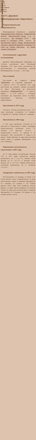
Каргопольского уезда (17, 36)
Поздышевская (16, 91)
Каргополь (5, 82)
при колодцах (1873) (21, 38)
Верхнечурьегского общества (12, 34)
